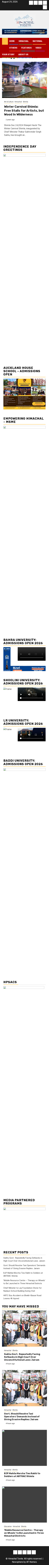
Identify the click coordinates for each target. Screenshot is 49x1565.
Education (8, 1526)
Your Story (8, 54)
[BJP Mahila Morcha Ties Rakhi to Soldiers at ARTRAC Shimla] (24, 1448)
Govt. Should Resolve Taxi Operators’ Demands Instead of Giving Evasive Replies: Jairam (22, 1416)
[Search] (45, 41)
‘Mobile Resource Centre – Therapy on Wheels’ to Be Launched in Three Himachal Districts (24, 1533)
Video (38, 48)
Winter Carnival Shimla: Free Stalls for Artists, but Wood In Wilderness (24, 110)
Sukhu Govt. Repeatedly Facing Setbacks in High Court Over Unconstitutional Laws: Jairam (22, 1357)
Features (26, 48)
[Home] (5, 41)
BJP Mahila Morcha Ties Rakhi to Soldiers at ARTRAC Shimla (22, 1475)
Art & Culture (8, 102)
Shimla (25, 102)
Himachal (24, 41)
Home (12, 41)
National (37, 41)
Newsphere (17, 1562)
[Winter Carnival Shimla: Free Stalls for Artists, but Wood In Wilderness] (24, 80)
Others (13, 48)
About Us (23, 54)
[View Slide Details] (24, 1222)
